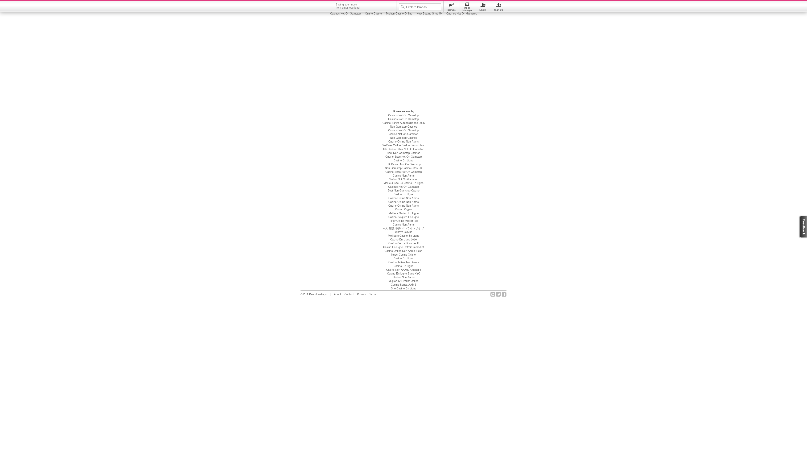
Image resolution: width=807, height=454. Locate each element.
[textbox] (423, 7)
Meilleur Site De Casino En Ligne (403, 183)
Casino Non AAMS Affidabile (403, 270)
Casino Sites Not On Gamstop (403, 156)
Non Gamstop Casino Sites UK (403, 168)
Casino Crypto (403, 209)
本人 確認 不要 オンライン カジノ (403, 228)
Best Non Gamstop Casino (403, 190)
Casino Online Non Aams (403, 141)
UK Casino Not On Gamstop (403, 164)
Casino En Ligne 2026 (403, 239)
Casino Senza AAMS (403, 284)
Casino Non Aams (403, 175)
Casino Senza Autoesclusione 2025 (403, 123)
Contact (349, 294)
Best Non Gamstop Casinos (403, 153)
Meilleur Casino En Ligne (404, 213)
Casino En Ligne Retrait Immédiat (403, 247)
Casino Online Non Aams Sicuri (403, 251)
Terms (372, 294)
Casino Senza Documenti (403, 243)
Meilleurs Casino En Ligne (403, 236)
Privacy (361, 294)
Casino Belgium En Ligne (403, 217)
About (337, 294)
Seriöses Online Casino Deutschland (403, 145)
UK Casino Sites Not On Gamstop (403, 149)
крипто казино (403, 232)
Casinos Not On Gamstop (403, 115)
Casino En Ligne (403, 160)
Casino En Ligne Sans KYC (403, 273)
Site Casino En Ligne (403, 288)
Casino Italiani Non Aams (403, 262)
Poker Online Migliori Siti (403, 221)
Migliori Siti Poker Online (403, 281)
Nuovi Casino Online (403, 254)
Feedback (802, 227)
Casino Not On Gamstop (403, 134)
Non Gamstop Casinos (403, 126)
